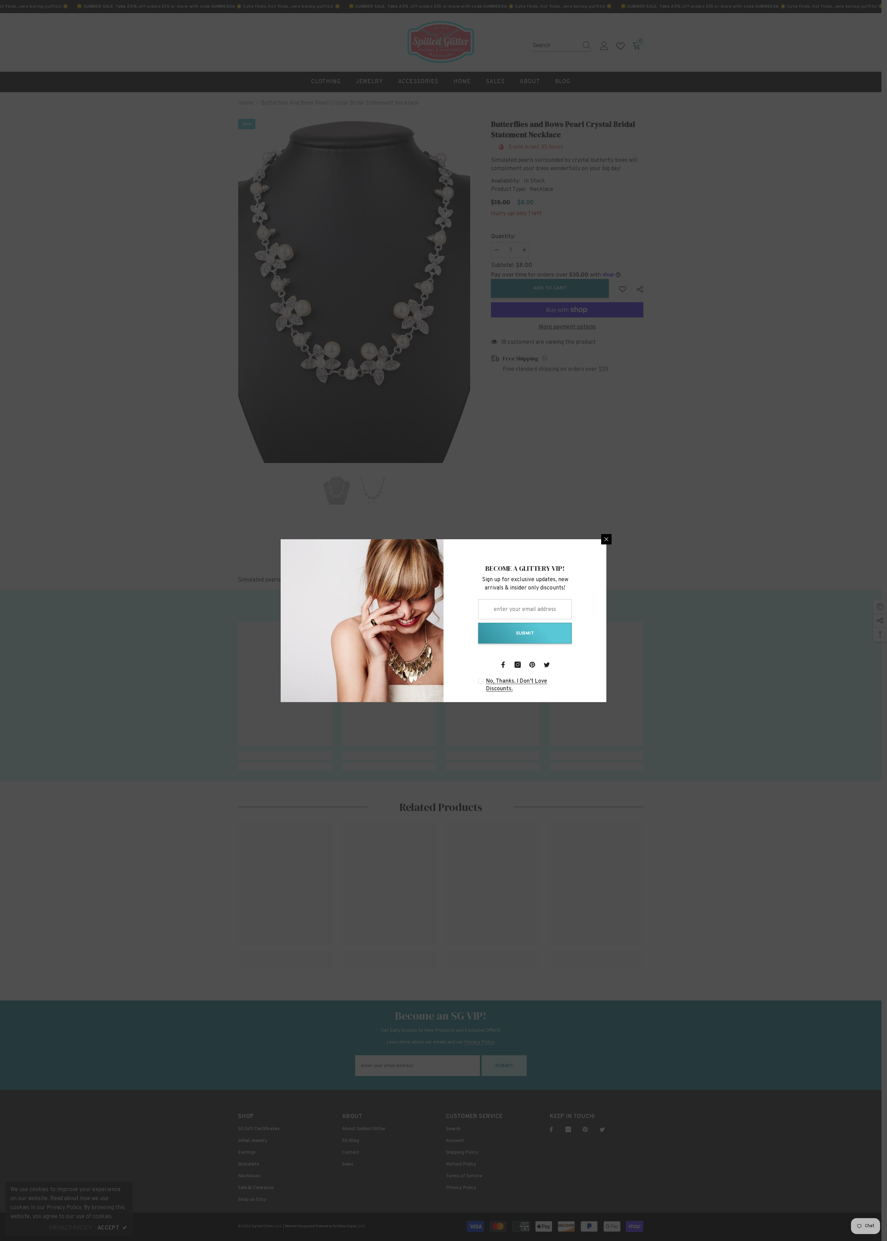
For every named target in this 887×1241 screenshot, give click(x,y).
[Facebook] (503, 664)
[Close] (606, 539)
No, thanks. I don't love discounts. (516, 685)
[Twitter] (546, 664)
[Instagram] (517, 664)
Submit (525, 633)
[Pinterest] (532, 664)
